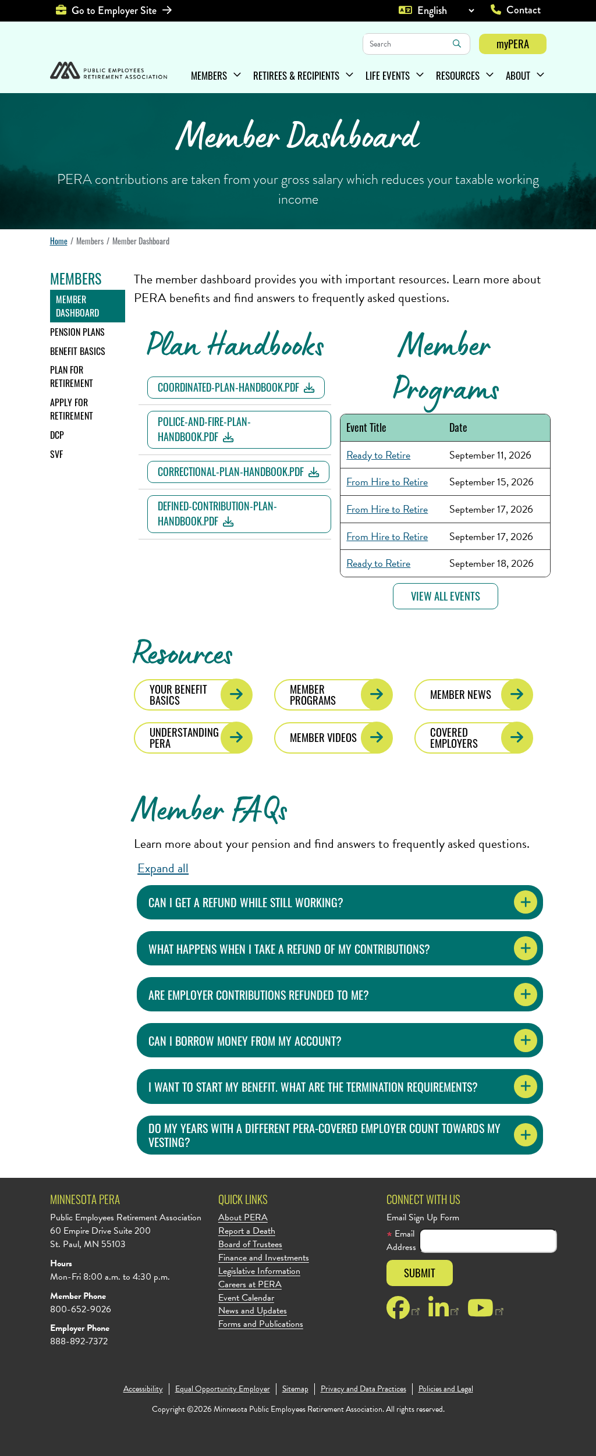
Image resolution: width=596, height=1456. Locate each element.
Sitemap (295, 1389)
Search (457, 44)
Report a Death (246, 1231)
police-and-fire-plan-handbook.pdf (204, 429)
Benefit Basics (77, 351)
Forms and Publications (260, 1324)
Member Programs (313, 694)
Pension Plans (77, 332)
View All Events (445, 595)
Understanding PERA (184, 737)
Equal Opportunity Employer (222, 1389)
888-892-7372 (79, 1341)
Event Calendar (246, 1298)
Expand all (163, 868)
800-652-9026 (80, 1309)
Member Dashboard (77, 305)
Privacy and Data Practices (363, 1389)
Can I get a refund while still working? (245, 902)
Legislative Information (259, 1271)
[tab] (340, 902)
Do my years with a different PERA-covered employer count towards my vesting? (324, 1135)
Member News (460, 694)
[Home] (108, 71)
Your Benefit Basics (178, 694)
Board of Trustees (250, 1244)
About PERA (243, 1217)
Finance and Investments (263, 1258)
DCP (57, 435)
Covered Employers (454, 737)
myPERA (512, 43)
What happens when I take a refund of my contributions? (289, 949)
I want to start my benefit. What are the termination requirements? (313, 1086)
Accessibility (143, 1389)
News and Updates (252, 1310)
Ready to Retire (378, 455)
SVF (56, 454)
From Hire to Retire (387, 481)
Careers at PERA (250, 1284)
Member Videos (323, 737)
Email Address (401, 1240)
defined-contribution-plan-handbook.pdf (217, 513)
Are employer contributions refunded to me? (258, 995)
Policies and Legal (445, 1389)
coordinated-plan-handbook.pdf (228, 387)
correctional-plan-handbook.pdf (231, 471)
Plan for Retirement (71, 376)
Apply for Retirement (71, 408)
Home (59, 241)
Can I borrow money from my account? (245, 1040)
